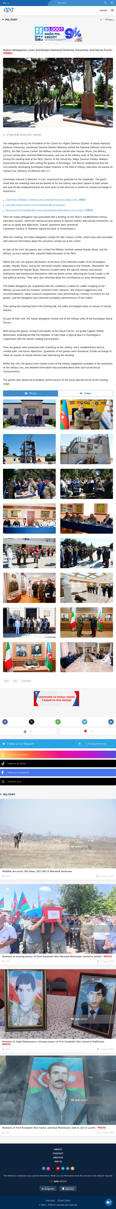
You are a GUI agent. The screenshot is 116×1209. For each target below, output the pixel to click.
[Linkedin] (67, 1169)
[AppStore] (68, 1189)
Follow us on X (14, 782)
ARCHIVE (58, 1157)
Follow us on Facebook (18, 772)
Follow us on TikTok (17, 763)
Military (109, 19)
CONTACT (58, 1153)
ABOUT (58, 1149)
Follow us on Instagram (18, 754)
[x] (53, 1169)
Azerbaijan (26, 681)
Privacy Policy (64, 1200)
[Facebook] (43, 1169)
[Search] (105, 3)
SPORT (103, 10)
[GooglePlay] (48, 1189)
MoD (7, 681)
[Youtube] (58, 1169)
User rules (50, 1200)
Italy (15, 681)
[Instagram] (48, 1169)
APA (47, 170)
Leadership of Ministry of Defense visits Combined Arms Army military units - (45, 199)
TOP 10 (58, 1161)
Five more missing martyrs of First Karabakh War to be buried (35, 205)
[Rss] (72, 1169)
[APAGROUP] (58, 1181)
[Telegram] (63, 1169)
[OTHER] (112, 11)
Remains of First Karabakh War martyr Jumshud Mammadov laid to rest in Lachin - (49, 210)
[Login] (112, 3)
